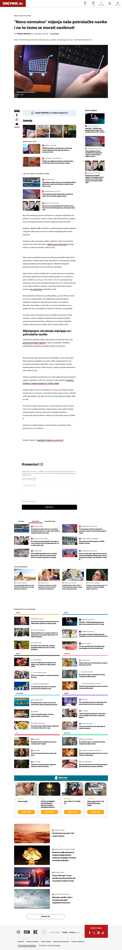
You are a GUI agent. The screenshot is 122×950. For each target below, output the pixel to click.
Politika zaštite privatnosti (61, 941)
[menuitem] (109, 3)
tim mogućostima (36, 289)
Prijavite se (49, 507)
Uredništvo (20, 941)
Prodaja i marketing (32, 941)
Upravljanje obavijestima (28, 946)
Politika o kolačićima (77, 941)
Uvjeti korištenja (46, 941)
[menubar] (109, 3)
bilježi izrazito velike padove (58, 244)
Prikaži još (45, 916)
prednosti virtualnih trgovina (34, 343)
